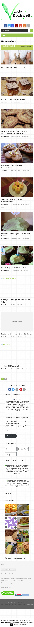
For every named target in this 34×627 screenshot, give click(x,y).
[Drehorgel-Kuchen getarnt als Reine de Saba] (17, 287)
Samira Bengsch (5, 70)
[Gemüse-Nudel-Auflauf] (11, 510)
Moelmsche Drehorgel (7, 583)
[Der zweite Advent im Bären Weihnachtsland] (17, 153)
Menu (4, 35)
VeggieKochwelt (11, 602)
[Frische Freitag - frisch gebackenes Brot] (11, 548)
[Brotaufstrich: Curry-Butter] (23, 510)
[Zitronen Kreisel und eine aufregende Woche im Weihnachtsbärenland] (17, 118)
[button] (9, 389)
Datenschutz (17, 606)
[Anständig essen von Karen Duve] (17, 54)
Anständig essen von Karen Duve (13, 67)
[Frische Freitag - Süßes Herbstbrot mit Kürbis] (23, 548)
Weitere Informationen (20, 624)
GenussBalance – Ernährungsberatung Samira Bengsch (16, 578)
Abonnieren (11, 436)
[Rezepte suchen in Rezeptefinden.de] (7, 595)
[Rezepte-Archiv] (23, 535)
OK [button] (11, 624)
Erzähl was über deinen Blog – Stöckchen (16, 334)
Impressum (30, 604)
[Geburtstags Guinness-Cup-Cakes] (17, 255)
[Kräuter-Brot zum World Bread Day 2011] (11, 535)
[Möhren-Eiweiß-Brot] (23, 523)
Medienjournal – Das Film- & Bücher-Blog (12, 580)
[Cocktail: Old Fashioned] (17, 353)
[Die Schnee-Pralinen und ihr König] (17, 86)
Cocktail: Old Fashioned (10, 366)
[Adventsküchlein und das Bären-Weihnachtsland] (17, 187)
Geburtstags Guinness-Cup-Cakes (14, 268)
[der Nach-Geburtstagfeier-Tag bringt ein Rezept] (17, 221)
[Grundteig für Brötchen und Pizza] (11, 523)
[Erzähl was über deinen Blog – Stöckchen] (17, 321)
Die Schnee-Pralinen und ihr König (13, 99)
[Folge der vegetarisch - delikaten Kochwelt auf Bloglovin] (11, 456)
